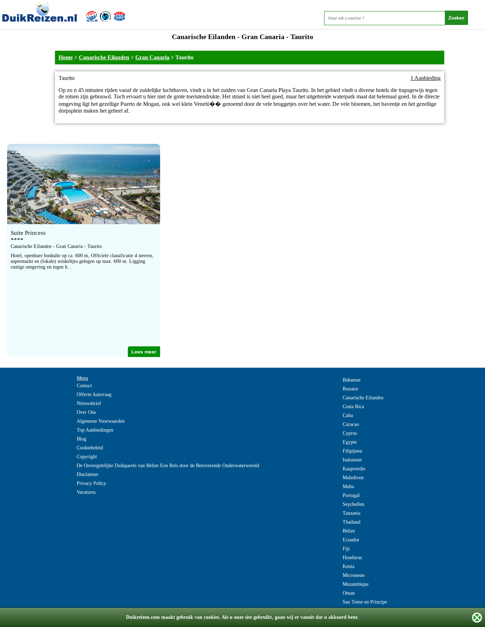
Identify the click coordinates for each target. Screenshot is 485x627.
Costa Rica (353, 406)
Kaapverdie (354, 468)
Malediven (353, 477)
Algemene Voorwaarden (101, 421)
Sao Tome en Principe (365, 602)
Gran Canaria (152, 57)
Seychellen (353, 504)
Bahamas (351, 380)
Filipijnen (352, 451)
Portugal (351, 495)
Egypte (350, 442)
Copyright (87, 456)
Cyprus (350, 433)
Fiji (346, 548)
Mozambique (356, 584)
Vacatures (86, 492)
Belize (349, 531)
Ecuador (351, 539)
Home (66, 57)
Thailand (351, 522)
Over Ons (86, 412)
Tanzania (351, 513)
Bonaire (350, 388)
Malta (348, 486)
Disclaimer (87, 474)
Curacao (351, 424)
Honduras (352, 557)
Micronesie (354, 575)
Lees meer (143, 352)
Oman (349, 593)
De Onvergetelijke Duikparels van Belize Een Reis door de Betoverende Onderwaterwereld (168, 465)
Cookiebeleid (90, 447)
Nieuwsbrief (89, 403)
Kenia (348, 566)
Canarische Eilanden (104, 57)
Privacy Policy (91, 483)
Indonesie (352, 460)
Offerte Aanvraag (94, 394)
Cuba (348, 415)
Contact (84, 385)
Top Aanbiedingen (95, 430)
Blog (81, 439)
